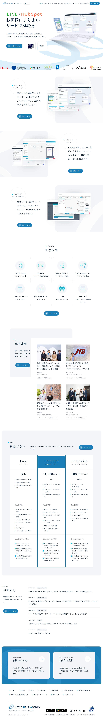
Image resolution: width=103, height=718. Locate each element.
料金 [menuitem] (32, 690)
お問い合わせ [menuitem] (68, 690)
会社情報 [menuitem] (55, 690)
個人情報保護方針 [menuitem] (49, 714)
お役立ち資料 (83, 3)
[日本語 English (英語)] (26, 3)
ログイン (72, 3)
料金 (49, 3)
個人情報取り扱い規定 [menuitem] (62, 714)
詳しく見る (26, 116)
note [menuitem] (54, 694)
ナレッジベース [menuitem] (39, 694)
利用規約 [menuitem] (72, 714)
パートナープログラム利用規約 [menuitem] (85, 714)
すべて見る (24, 365)
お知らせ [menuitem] (43, 690)
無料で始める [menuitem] (83, 690)
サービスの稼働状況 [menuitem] (18, 694)
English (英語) (28, 3)
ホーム (41, 3)
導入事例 (54, 3)
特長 (46, 3)
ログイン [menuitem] (68, 694)
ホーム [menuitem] (13, 690)
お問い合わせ (94, 3)
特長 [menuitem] (23, 690)
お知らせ (60, 3)
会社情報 (66, 3)
